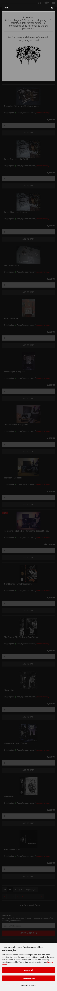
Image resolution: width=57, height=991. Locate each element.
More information (28, 985)
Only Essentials (28, 978)
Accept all (28, 970)
